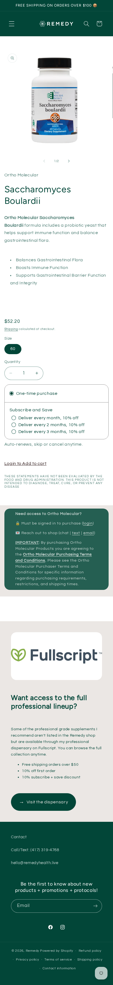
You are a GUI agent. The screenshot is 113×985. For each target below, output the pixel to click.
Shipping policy (89, 959)
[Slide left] (44, 161)
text (76, 533)
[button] (11, 23)
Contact (19, 837)
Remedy (32, 950)
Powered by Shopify (56, 950)
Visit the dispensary (43, 801)
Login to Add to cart (25, 463)
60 (12, 349)
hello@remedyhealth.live (34, 863)
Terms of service (58, 959)
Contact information (59, 968)
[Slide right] (69, 161)
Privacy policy (27, 959)
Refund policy (90, 950)
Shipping (11, 329)
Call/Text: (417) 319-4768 (35, 850)
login (88, 523)
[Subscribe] (95, 906)
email (88, 533)
